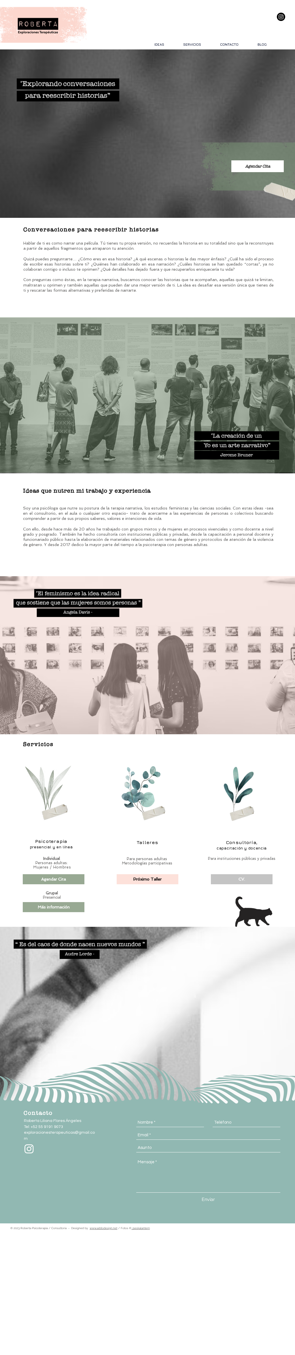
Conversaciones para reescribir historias (91, 229)
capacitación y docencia (242, 848)
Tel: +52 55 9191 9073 (43, 1127)
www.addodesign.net (103, 1228)
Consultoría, (242, 842)
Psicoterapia (51, 841)
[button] (147, 879)
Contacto (38, 1112)
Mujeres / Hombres (52, 867)
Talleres (147, 842)
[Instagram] (281, 17)
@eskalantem (140, 1228)
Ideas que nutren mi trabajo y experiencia (87, 490)
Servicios (38, 744)
